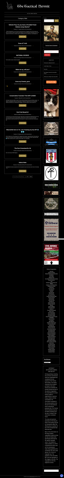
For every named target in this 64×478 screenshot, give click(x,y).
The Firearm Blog (51, 288)
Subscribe (47, 54)
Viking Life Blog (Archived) (51, 341)
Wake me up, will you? (23, 69)
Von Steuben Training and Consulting (51, 278)
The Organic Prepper (51, 315)
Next (31, 176)
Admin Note (22, 162)
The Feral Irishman (51, 297)
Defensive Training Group (51, 322)
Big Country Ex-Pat (51, 295)
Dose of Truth (22, 43)
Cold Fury (51, 291)
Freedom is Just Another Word (51, 284)
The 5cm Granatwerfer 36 (22, 148)
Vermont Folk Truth (51, 327)
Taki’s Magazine (51, 321)
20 (27, 176)
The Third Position (51, 350)
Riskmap (51, 305)
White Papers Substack (51, 340)
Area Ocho (51, 271)
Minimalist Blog (32, 476)
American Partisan (51, 272)
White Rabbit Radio (51, 339)
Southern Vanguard (51, 345)
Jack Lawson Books (51, 314)
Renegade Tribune (51, 351)
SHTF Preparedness (51, 312)
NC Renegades (51, 293)
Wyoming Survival (51, 280)
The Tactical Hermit (28, 29)
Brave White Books (51, 331)
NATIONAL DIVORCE (22, 55)
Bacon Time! (51, 311)
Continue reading (22, 36)
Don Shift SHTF (51, 292)
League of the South (51, 346)
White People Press (51, 337)
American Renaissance (51, 332)
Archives (47, 359)
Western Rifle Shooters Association (51, 273)
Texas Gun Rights (51, 318)
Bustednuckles (51, 298)
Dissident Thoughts (51, 349)
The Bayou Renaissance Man (51, 296)
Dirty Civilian (51, 276)
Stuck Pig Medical (51, 306)
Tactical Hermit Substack (32, 13)
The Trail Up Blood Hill (51, 323)
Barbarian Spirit (51, 277)
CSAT (51, 281)
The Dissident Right (51, 330)
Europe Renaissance (51, 326)
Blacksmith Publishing (51, 334)
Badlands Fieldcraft (51, 303)
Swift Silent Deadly (51, 307)
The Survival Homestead (51, 310)
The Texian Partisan (51, 344)
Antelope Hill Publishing (51, 336)
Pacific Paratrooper (51, 302)
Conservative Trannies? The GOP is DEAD (23, 96)
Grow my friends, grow (22, 81)
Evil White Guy (51, 301)
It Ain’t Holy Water (51, 300)
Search (45, 18)
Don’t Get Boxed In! (23, 112)
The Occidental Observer (51, 329)
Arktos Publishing (51, 335)
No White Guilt (51, 325)
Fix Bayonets (51, 287)
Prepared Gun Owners (51, 286)
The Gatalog (51, 320)
